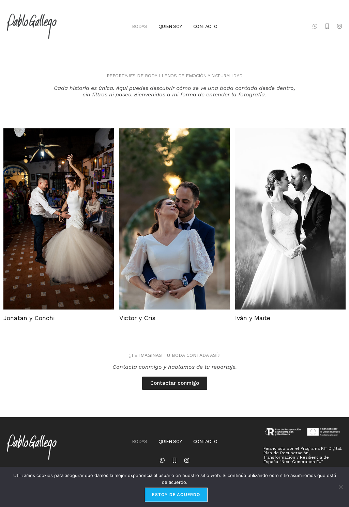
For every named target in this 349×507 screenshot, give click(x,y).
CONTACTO (205, 26)
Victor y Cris (137, 317)
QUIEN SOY (170, 26)
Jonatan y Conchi (29, 317)
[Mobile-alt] (327, 26)
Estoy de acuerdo (176, 494)
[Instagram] (339, 26)
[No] (340, 487)
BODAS (139, 26)
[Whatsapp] (315, 26)
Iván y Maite (252, 317)
